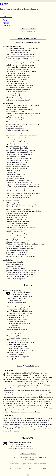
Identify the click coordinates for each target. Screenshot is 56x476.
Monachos (6, 23)
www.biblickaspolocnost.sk (38, 457)
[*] (29, 77)
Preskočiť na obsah (6, 17)
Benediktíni (6, 25)
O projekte (6, 22)
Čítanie (5, 20)
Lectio (4, 3)
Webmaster (28, 470)
